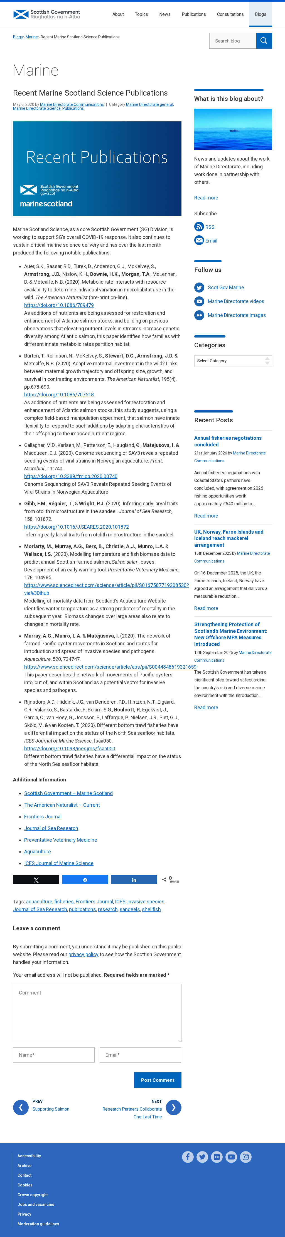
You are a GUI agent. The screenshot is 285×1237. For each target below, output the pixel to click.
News (165, 14)
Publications (194, 14)
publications (82, 909)
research (108, 909)
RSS (210, 227)
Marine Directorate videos (236, 301)
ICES (120, 901)
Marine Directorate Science (37, 108)
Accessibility (29, 1156)
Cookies (25, 1185)
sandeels (130, 909)
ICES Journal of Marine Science (59, 863)
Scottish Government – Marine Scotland (68, 793)
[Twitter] (202, 1157)
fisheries (64, 901)
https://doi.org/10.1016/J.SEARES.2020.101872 (76, 527)
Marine (32, 37)
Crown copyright (33, 1195)
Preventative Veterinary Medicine (60, 840)
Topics (141, 14)
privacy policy (83, 954)
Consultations (230, 14)
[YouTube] (231, 1157)
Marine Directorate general (149, 104)
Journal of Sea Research (51, 828)
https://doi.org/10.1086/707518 (59, 395)
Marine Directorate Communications (72, 104)
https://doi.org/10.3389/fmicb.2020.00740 (70, 476)
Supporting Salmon (51, 1109)
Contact (24, 1175)
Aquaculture (37, 851)
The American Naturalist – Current (62, 805)
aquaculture (39, 901)
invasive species (145, 901)
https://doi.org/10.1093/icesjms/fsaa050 (69, 748)
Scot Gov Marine (226, 287)
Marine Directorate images (237, 315)
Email (211, 241)
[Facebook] (188, 1157)
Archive (24, 1165)
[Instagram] (246, 1157)
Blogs (260, 14)
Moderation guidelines (38, 1224)
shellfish (151, 909)
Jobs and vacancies (36, 1204)
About (118, 14)
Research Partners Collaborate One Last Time (132, 1112)
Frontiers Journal (43, 816)
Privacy (24, 1214)
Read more (206, 198)
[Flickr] (217, 1157)
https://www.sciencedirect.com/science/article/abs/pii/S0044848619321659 (110, 667)
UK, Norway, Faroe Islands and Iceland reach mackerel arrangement (229, 538)
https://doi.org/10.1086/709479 (59, 305)
